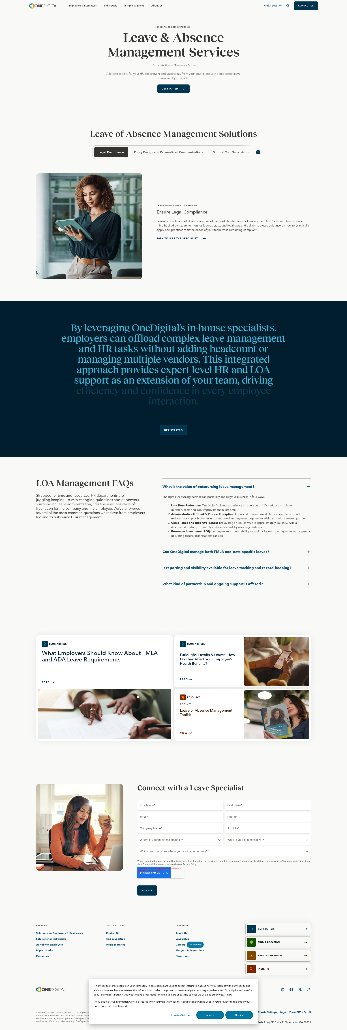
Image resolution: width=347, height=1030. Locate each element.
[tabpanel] (173, 226)
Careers (180, 944)
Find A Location (115, 938)
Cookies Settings (181, 1014)
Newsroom (182, 956)
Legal (283, 1012)
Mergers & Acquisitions (190, 950)
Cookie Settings (267, 1012)
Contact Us (112, 933)
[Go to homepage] (44, 6)
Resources (42, 956)
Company (182, 925)
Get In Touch (115, 925)
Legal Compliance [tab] (111, 152)
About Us (156, 5)
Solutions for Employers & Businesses (59, 933)
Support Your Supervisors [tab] (231, 152)
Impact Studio (44, 950)
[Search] (288, 5)
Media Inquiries (115, 944)
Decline (239, 1014)
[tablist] (173, 152)
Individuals (110, 5)
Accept (210, 1014)
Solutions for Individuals (51, 938)
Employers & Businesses (82, 5)
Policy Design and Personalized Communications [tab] (168, 152)
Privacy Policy (223, 994)
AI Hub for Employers (50, 944)
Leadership (182, 938)
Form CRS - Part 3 (300, 1012)
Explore (41, 925)
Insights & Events (134, 5)
